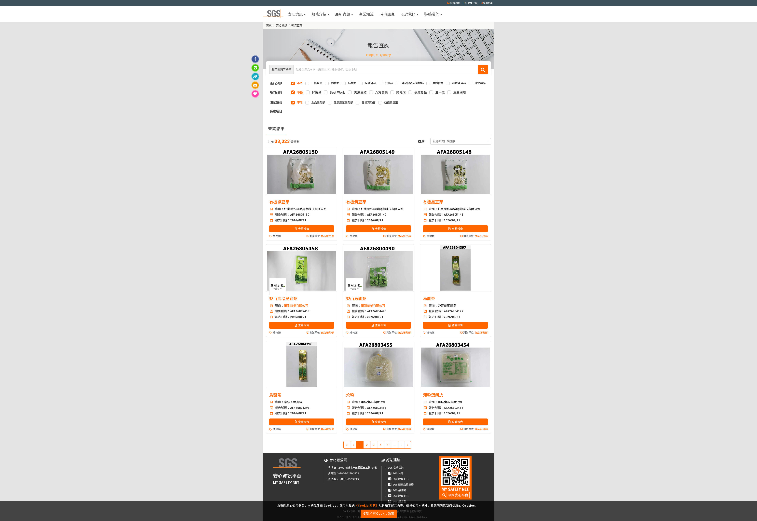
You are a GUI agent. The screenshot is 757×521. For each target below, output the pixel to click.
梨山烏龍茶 (356, 298)
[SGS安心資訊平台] (455, 477)
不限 (300, 92)
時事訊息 (387, 14)
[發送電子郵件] (255, 85)
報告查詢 (296, 25)
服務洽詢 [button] (455, 3)
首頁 (269, 25)
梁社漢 (401, 92)
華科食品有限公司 (373, 402)
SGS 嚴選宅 (399, 490)
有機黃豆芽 (356, 202)
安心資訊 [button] (296, 14)
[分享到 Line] (255, 68)
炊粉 (350, 395)
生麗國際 (459, 92)
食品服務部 (327, 236)
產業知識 (366, 14)
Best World (338, 92)
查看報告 (303, 228)
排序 (421, 141)
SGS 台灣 (398, 473)
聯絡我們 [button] (432, 14)
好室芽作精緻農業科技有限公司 (305, 209)
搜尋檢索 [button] (488, 3)
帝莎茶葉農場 (447, 306)
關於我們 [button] (408, 14)
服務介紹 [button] (319, 14)
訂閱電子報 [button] (471, 3)
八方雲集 (381, 92)
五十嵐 (440, 92)
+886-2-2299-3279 (348, 473)
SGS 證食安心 (400, 478)
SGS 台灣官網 (396, 467)
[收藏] (255, 94)
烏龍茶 (429, 298)
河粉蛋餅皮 (433, 395)
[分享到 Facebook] (255, 59)
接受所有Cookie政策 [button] (379, 513)
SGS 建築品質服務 (403, 484)
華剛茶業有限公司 (296, 306)
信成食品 (420, 92)
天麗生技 (360, 92)
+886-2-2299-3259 (348, 478)
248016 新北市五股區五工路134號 (357, 467)
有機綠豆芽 (279, 202)
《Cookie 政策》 (367, 505)
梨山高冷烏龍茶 (283, 298)
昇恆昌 (316, 92)
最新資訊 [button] (343, 14)
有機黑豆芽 (433, 202)
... (394, 444)
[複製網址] (255, 76)
